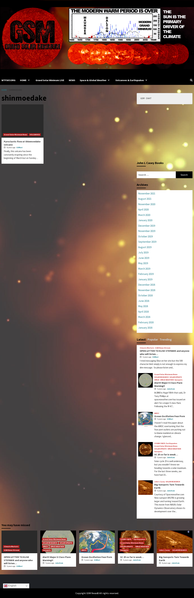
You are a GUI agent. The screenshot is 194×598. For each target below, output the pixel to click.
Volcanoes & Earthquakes (129, 80)
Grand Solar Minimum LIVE (50, 80)
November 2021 (146, 193)
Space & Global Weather (93, 80)
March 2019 (144, 268)
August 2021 (144, 198)
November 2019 (146, 231)
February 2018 (146, 322)
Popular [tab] (152, 339)
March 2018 (144, 317)
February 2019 (146, 274)
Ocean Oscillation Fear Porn (169, 416)
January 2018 (145, 327)
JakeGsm (171, 389)
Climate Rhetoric (147, 348)
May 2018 (143, 306)
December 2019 (146, 225)
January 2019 (145, 279)
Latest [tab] (141, 339)
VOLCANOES (35, 134)
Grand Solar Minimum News (15, 134)
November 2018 (146, 290)
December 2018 (146, 284)
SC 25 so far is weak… (166, 454)
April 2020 (143, 209)
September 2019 (147, 241)
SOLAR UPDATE (175, 377)
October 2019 (145, 236)
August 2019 (144, 247)
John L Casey (159, 482)
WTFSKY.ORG (8, 80)
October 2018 (145, 295)
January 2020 (145, 220)
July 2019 (143, 252)
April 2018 (143, 311)
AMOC (156, 413)
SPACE (156, 380)
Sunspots (178, 380)
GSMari (19, 147)
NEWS (72, 80)
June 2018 (143, 301)
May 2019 (143, 263)
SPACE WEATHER (167, 380)
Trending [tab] (166, 339)
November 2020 (146, 204)
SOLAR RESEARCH (161, 377)
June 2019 (143, 258)
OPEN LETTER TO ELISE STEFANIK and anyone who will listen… (18, 560)
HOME (23, 80)
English (12, 585)
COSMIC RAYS (159, 443)
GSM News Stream (162, 348)
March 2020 (144, 215)
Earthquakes (171, 443)
